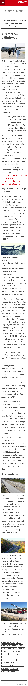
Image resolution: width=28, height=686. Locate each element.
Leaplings (18, 654)
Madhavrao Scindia (14, 657)
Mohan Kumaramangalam (8, 660)
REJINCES (22, 2)
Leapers (11, 654)
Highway (4, 651)
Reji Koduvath (17, 23)
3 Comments (22, 21)
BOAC (21, 645)
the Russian (5, 668)
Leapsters (4, 657)
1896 (13, 642)
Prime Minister (6, 665)
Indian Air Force (16, 651)
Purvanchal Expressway (17, 665)
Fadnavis (14, 648)
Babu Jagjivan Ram (12, 645)
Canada (4, 26)
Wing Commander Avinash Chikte (10, 671)
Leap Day (4, 654)
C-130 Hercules (6, 648)
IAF (9, 651)
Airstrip (4, 645)
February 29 (21, 648)
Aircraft (18, 642)
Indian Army (11, 26)
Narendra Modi (20, 660)
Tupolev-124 (14, 668)
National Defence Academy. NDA (10, 662)
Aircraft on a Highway (9, 35)
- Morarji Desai (6, 642)
